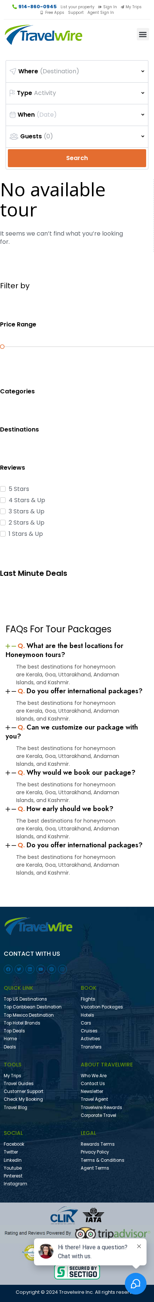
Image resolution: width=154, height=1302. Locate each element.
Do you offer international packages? (80, 691)
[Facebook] (8, 969)
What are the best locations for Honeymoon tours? (64, 650)
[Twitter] (19, 969)
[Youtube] (40, 969)
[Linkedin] (29, 969)
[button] (143, 34)
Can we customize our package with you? (72, 731)
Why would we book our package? (76, 772)
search (77, 158)
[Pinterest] (51, 969)
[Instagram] (62, 969)
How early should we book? (65, 809)
